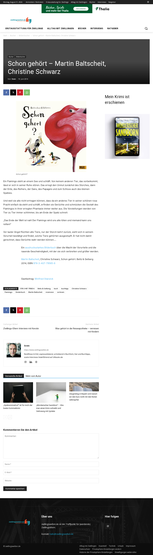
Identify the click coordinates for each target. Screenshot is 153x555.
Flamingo (8, 292)
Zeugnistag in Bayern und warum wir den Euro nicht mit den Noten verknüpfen (83, 397)
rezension (50, 292)
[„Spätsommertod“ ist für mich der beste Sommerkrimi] (18, 392)
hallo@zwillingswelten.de (61, 534)
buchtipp (64, 288)
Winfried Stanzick (44, 278)
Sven (14, 79)
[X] (13, 92)
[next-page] (10, 417)
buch (56, 288)
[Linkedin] (31, 362)
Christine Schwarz (79, 288)
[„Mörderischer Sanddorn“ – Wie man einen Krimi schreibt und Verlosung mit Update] (51, 392)
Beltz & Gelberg (44, 288)
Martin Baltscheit (30, 259)
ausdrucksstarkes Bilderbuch (40, 247)
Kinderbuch (20, 292)
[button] (146, 28)
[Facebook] (6, 92)
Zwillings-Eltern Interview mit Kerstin (21, 328)
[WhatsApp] (27, 92)
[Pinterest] (20, 92)
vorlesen (60, 292)
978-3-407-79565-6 (44, 263)
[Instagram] (148, 2)
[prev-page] (5, 417)
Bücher (13, 35)
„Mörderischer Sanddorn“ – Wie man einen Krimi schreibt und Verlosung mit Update (50, 408)
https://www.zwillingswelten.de (36, 350)
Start (5, 35)
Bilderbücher (24, 35)
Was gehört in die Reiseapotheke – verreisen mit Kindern (77, 330)
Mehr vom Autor (33, 376)
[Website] (37, 362)
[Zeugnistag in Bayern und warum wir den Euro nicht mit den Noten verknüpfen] (84, 386)
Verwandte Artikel (13, 376)
